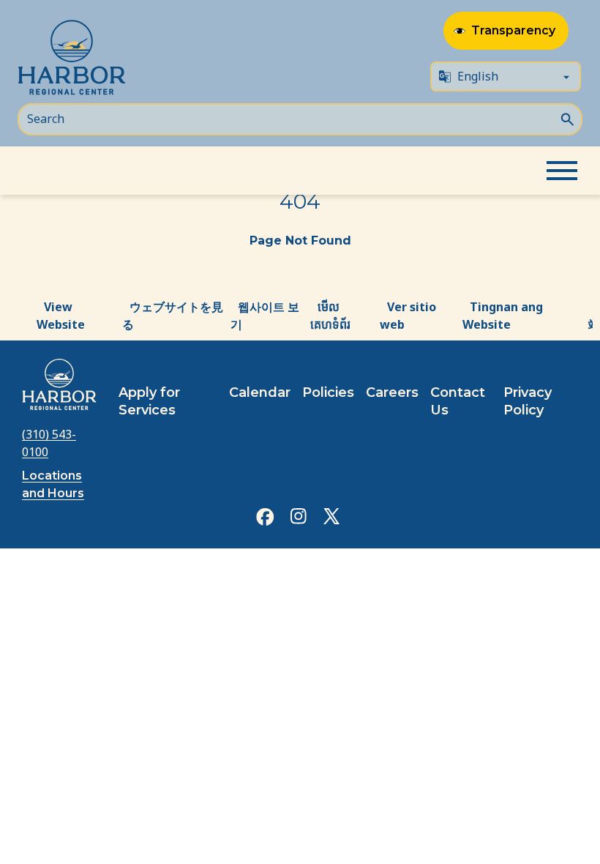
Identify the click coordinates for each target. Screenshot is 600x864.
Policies (328, 392)
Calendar (259, 392)
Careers (392, 392)
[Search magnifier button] (567, 118)
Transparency (513, 30)
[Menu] (561, 170)
